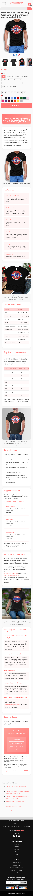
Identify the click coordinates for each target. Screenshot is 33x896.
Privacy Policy (16, 865)
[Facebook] (14, 55)
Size (3, 90)
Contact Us (16, 846)
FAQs (16, 851)
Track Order (16, 849)
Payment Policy (16, 873)
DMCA (16, 854)
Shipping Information (16, 870)
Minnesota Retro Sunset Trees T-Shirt (15, 801)
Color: (5, 95)
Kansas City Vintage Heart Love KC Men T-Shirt (17, 810)
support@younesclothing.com (11, 575)
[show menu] (4, 3)
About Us (16, 844)
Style (3, 73)
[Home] (16, 3)
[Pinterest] (19, 55)
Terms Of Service (17, 862)
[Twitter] (17, 55)
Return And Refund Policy (16, 867)
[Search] (29, 8)
